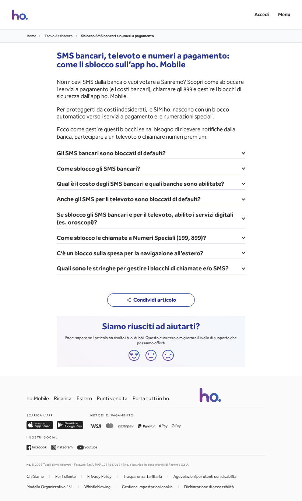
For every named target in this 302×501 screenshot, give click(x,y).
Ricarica (62, 398)
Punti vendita (112, 398)
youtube (90, 447)
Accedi (261, 14)
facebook (39, 447)
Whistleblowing (97, 486)
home (31, 36)
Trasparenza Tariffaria (142, 476)
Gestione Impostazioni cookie (147, 486)
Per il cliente (65, 476)
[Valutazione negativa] (168, 355)
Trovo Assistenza (59, 36)
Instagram (64, 447)
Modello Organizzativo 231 (50, 486)
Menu (284, 14)
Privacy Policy (99, 476)
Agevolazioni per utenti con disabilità (204, 476)
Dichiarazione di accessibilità (209, 486)
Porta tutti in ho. (152, 398)
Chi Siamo (35, 476)
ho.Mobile (38, 398)
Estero (84, 398)
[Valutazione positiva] (134, 355)
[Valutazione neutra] (151, 355)
